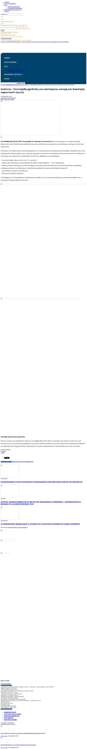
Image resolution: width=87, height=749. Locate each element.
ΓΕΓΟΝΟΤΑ (3, 498)
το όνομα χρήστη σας (22, 27)
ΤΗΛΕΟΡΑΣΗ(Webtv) (13, 6)
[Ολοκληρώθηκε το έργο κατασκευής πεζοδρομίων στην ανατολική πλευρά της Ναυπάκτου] (10, 477)
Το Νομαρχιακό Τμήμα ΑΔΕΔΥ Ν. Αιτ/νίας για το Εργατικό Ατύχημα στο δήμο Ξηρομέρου (40, 524)
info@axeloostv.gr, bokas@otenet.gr (18, 527)
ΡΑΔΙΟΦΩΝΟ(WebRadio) (14, 8)
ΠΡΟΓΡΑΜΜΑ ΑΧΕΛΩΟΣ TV (13, 9)
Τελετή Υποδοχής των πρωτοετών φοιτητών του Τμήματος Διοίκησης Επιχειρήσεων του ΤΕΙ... (23, 733)
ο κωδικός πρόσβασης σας (23, 28)
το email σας (19, 36)
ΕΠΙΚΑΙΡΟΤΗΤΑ (4, 478)
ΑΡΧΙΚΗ (6, 2)
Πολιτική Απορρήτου (12, 716)
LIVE (5, 5)
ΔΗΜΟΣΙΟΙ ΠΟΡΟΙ (10, 712)
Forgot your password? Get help (9, 32)
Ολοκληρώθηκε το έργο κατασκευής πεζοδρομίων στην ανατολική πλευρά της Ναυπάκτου (41, 482)
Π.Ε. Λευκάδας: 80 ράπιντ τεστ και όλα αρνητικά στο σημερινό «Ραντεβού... (18, 745)
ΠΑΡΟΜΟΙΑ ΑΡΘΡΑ (6, 461)
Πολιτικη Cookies (10, 720)
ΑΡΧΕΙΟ (6, 11)
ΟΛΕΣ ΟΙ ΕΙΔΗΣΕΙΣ (10, 3)
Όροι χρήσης (8, 718)
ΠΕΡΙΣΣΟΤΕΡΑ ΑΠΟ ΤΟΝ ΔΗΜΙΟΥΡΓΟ (22, 461)
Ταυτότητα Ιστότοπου (12, 714)
